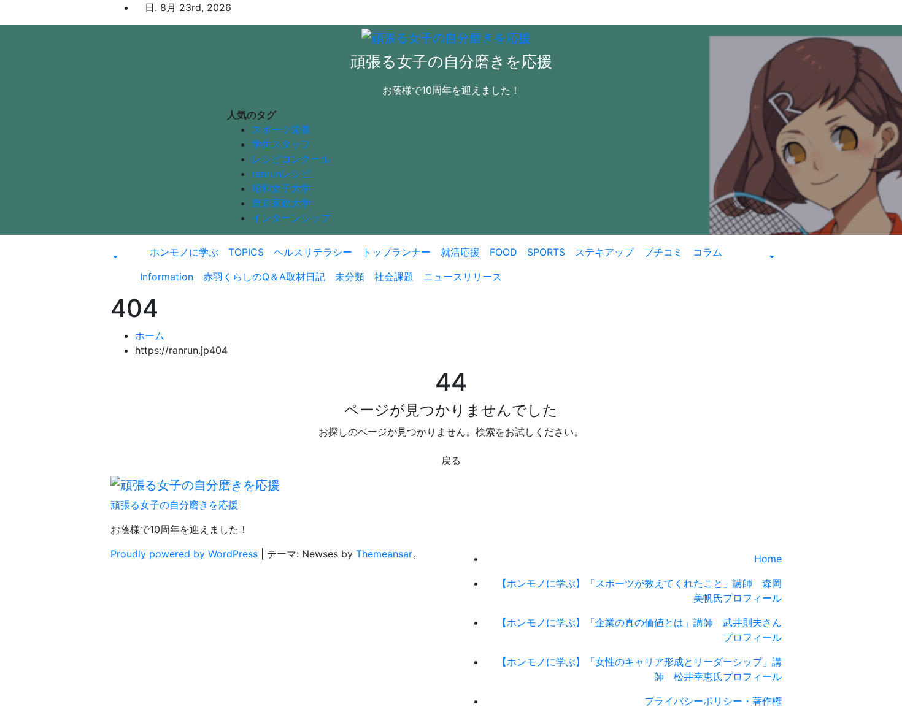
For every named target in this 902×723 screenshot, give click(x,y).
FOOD (503, 252)
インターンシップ (291, 218)
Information (166, 276)
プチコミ (663, 252)
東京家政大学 (281, 203)
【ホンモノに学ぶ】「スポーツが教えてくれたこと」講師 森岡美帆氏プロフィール (639, 590)
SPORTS (546, 252)
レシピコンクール (291, 159)
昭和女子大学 (281, 188)
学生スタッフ (281, 144)
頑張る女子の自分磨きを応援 (451, 61)
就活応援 (460, 252)
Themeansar (384, 554)
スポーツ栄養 (281, 129)
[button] (114, 257)
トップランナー (396, 252)
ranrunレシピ (281, 173)
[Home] (140, 245)
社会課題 (394, 276)
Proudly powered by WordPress (185, 554)
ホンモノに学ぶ (184, 252)
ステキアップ (604, 252)
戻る (451, 460)
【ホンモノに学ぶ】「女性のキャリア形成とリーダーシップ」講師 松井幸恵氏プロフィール (639, 669)
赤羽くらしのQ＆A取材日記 (264, 276)
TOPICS (246, 252)
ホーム (149, 335)
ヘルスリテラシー (313, 252)
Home (768, 559)
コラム (707, 252)
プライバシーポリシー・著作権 (713, 701)
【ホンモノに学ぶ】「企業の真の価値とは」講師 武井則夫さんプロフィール (639, 629)
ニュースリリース (462, 276)
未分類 (349, 276)
